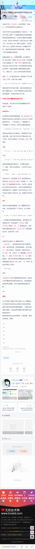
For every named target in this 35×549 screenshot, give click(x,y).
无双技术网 (18, 539)
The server (9, 8)
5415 (18, 383)
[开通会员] (32, 532)
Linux (15, 8)
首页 (3, 8)
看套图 (20, 535)
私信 (30, 17)
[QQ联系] (32, 537)
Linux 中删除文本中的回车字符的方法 (17, 12)
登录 (12, 451)
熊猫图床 (14, 535)
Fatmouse (10, 16)
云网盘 (9, 535)
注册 (24, 451)
